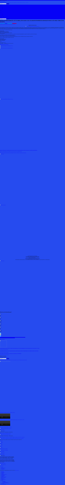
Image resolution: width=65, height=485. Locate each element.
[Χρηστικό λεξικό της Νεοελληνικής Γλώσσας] (5, 434)
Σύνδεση (2, 467)
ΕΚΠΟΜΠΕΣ (2, 478)
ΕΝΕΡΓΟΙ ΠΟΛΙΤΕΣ (9, 23)
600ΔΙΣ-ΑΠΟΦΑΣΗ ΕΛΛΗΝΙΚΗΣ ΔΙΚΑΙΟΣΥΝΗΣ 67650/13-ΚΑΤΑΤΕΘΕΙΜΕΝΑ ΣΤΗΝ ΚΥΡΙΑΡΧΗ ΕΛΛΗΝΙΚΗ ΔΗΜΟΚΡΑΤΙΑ (18, 150)
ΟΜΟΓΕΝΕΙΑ (3, 472)
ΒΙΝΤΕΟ (2, 12)
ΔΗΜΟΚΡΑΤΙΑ (4, 6)
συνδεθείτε (7, 357)
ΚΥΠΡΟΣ (4, 7)
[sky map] (1, 447)
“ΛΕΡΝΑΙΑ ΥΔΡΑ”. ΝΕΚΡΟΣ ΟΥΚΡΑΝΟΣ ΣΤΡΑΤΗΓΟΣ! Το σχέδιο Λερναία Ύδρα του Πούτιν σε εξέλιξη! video (12, 337)
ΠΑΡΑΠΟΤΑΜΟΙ (6, 16)
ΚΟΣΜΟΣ (2, 476)
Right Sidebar (4, 481)
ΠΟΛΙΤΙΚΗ (2, 5)
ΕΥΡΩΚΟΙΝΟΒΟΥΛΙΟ (4, 474)
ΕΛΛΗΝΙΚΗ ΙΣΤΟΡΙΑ (5, 13)
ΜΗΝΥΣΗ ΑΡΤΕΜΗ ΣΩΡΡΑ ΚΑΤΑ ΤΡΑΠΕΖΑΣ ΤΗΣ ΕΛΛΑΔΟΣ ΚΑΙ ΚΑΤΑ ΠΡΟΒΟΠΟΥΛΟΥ (11, 151)
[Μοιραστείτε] (32, 336)
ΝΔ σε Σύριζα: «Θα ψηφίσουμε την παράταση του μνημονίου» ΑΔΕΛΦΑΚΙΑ (10, 353)
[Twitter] (32, 333)
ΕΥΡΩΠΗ (4, 8)
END (0, 23)
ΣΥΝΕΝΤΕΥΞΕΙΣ (3, 479)
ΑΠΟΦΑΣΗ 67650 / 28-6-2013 (4, 44)
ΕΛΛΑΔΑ (6, 23)
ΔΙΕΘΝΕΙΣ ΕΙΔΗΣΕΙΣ (3, 10)
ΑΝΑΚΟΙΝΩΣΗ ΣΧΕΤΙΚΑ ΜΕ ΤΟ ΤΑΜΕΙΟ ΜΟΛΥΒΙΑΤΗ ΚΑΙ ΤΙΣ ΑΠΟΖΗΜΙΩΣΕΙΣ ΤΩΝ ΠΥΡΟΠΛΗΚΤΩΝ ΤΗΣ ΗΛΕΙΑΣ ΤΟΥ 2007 (19, 348)
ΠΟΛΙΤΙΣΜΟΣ (3, 475)
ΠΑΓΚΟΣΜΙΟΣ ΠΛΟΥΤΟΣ (6, 11)
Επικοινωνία (2, 483)
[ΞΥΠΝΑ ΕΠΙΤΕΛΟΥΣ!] (3, 464)
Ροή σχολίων (2, 468)
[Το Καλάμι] (1, 442)
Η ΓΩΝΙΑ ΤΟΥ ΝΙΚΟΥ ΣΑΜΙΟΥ (6, 15)
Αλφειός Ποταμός (6, 349)
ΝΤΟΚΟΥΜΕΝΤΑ (14, 23)
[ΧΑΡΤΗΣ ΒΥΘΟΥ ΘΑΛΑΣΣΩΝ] (4, 450)
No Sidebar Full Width (5, 482)
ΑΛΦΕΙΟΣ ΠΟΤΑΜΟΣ (2, 1)
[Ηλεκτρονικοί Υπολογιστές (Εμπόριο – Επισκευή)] (5, 428)
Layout (2, 480)
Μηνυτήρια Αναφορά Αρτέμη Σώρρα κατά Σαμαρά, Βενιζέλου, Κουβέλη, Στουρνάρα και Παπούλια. (13, 152)
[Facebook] (32, 335)
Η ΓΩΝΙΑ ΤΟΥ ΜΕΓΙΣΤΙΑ (6, 14)
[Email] (32, 334)
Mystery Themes (17, 470)
